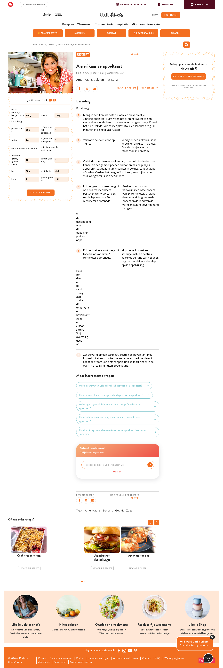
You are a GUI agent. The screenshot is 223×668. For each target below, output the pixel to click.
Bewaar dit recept (126, 88)
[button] (199, 4)
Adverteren (60, 662)
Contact (146, 658)
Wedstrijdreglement (174, 658)
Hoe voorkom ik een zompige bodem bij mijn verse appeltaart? (111, 395)
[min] (50, 100)
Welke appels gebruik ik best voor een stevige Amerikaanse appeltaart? (109, 406)
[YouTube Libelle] (130, 650)
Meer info (117, 471)
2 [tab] (85, 581)
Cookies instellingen (98, 658)
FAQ (157, 658)
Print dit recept (149, 88)
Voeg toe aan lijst (40, 192)
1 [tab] (82, 581)
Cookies (80, 658)
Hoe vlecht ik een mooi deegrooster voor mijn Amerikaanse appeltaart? (109, 419)
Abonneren (44, 662)
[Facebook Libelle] (119, 650)
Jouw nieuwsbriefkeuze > (189, 76)
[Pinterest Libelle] (135, 650)
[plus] (54, 100)
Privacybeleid (188, 87)
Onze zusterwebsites (81, 662)
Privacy (42, 658)
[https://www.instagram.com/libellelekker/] (124, 650)
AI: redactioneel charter (125, 658)
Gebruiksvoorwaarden (61, 658)
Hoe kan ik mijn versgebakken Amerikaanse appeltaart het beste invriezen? (112, 432)
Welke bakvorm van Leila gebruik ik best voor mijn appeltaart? (110, 386)
